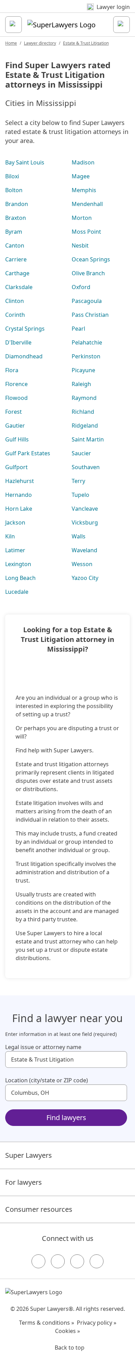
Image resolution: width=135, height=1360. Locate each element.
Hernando (18, 494)
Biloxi (12, 176)
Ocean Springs (91, 259)
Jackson (15, 522)
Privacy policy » (96, 1322)
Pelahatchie (87, 342)
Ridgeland (85, 425)
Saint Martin (88, 439)
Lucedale (16, 591)
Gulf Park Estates (27, 453)
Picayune (83, 370)
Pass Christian (90, 314)
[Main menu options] (13, 24)
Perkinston (86, 356)
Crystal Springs (25, 328)
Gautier (15, 425)
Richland (83, 411)
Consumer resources (38, 1209)
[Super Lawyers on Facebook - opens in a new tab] (38, 1261)
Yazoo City (85, 577)
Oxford (81, 287)
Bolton (13, 190)
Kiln (10, 536)
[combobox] (66, 1059)
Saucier (81, 453)
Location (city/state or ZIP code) (46, 1080)
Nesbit (80, 245)
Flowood (16, 397)
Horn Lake (18, 508)
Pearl (78, 328)
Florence (16, 384)
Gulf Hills (17, 439)
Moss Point (86, 231)
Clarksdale (19, 287)
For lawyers (23, 1182)
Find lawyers (66, 1117)
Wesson (82, 564)
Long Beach (20, 577)
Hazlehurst (19, 480)
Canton (14, 245)
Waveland (84, 550)
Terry (78, 480)
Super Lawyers (28, 1155)
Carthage (17, 273)
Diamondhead (24, 356)
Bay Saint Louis (24, 162)
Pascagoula (87, 300)
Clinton (14, 300)
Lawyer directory (40, 43)
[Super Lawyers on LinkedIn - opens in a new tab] (97, 1261)
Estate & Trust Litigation (86, 43)
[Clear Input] (119, 1059)
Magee (81, 176)
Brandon (16, 203)
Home (11, 43)
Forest (13, 411)
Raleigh (81, 384)
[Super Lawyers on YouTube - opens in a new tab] (77, 1261)
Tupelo (80, 494)
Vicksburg (85, 522)
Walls (79, 536)
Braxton (15, 217)
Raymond (84, 397)
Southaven (86, 467)
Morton (82, 217)
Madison (83, 162)
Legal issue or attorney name (43, 1047)
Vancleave (85, 508)
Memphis (84, 190)
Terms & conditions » (46, 1322)
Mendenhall (87, 203)
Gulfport (16, 467)
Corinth (15, 314)
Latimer (15, 550)
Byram (13, 231)
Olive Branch (88, 273)
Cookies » (67, 1331)
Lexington (18, 564)
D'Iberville (18, 342)
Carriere (16, 259)
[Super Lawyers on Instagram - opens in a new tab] (58, 1261)
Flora (11, 370)
